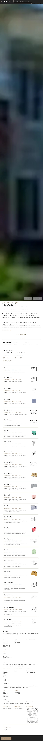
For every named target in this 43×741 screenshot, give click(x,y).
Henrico (16, 302)
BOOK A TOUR (21, 338)
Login (40, 3)
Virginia (3, 302)
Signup (33, 3)
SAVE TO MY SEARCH (22, 334)
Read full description (5, 330)
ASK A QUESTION (6, 738)
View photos (37, 298)
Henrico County (10, 302)
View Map (27, 298)
